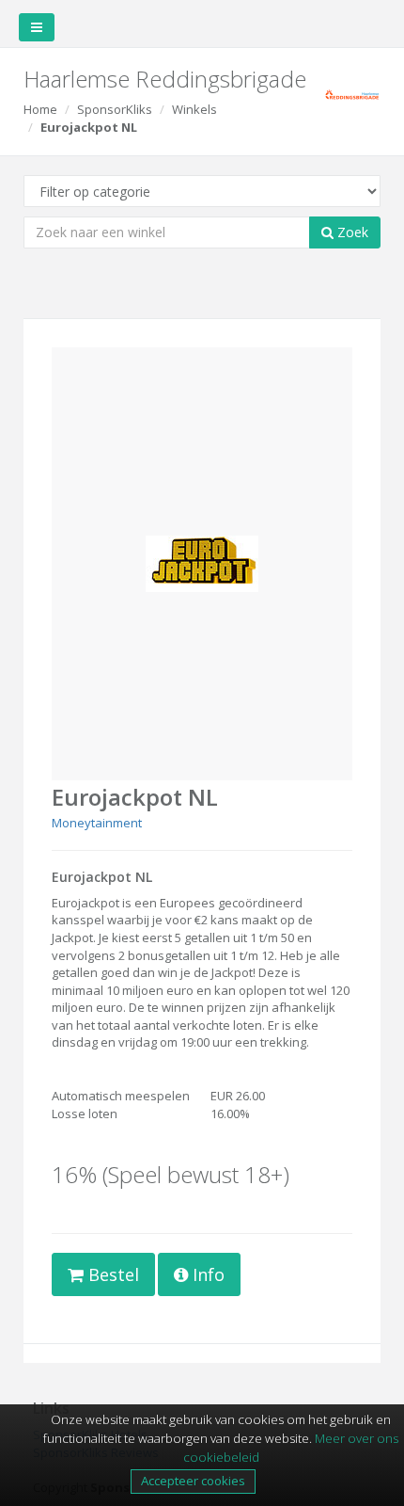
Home (40, 109)
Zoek (351, 232)
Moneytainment (97, 822)
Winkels (194, 109)
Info (206, 1274)
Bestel (111, 1274)
